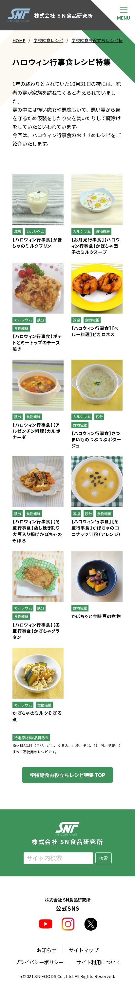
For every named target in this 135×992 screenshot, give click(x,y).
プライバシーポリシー (39, 962)
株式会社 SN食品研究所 (67, 841)
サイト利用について (98, 962)
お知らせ (46, 949)
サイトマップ (83, 949)
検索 (103, 858)
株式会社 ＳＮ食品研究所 (63, 15)
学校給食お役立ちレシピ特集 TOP (67, 774)
